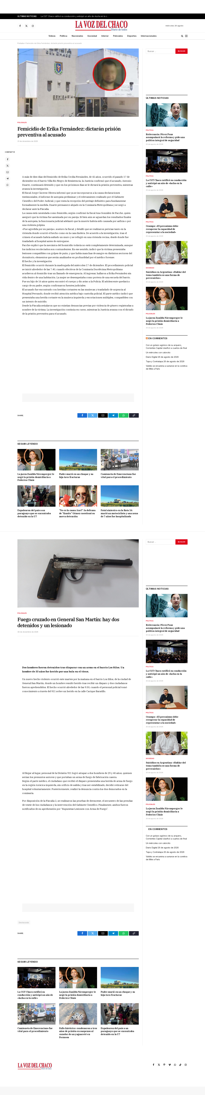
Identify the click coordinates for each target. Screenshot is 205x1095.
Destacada (24, 922)
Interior (105, 36)
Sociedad (92, 36)
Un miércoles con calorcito (158, 352)
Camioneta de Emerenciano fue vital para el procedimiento (118, 476)
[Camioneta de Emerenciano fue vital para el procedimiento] (120, 459)
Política (63, 36)
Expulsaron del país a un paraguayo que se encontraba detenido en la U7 (34, 513)
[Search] (182, 36)
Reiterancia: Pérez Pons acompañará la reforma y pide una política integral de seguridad (165, 137)
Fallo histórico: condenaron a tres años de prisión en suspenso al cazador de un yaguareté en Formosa (78, 1033)
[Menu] (186, 36)
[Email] (7, 172)
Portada (20, 43)
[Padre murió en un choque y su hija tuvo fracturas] (78, 459)
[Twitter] (7, 165)
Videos (52, 36)
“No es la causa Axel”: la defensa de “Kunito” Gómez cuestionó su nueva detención (77, 513)
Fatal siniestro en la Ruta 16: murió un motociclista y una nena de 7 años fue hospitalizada (119, 513)
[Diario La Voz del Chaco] (101, 25)
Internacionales (148, 36)
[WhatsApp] (7, 185)
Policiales (118, 36)
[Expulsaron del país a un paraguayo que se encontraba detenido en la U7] (36, 496)
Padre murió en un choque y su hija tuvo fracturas (76, 476)
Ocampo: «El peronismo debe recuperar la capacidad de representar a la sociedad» (162, 229)
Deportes (131, 36)
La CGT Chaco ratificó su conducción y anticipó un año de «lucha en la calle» (75, 16)
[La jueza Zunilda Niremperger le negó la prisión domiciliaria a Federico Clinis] (36, 459)
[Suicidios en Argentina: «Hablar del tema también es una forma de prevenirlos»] (167, 252)
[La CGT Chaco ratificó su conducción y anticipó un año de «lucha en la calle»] (167, 161)
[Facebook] (7, 159)
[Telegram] (7, 178)
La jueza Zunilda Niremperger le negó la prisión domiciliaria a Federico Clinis (35, 477)
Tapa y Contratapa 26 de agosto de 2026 (165, 361)
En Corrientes (157, 338)
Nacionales (77, 36)
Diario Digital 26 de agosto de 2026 (162, 357)
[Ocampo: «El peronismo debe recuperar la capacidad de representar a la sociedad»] (167, 206)
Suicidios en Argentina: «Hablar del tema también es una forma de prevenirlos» (166, 275)
